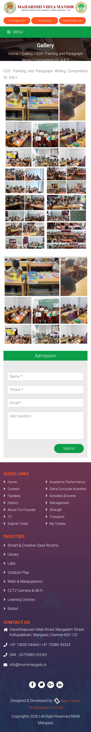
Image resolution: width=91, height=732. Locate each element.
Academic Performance (67, 482)
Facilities (14, 496)
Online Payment (45, 20)
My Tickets (58, 524)
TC (10, 517)
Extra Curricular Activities (68, 489)
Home (13, 53)
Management (59, 503)
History (13, 503)
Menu (17, 32)
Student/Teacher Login (72, 20)
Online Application (17, 20)
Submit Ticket (18, 524)
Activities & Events (63, 496)
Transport (57, 517)
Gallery (27, 53)
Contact (13, 489)
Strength (56, 510)
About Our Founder (22, 510)
